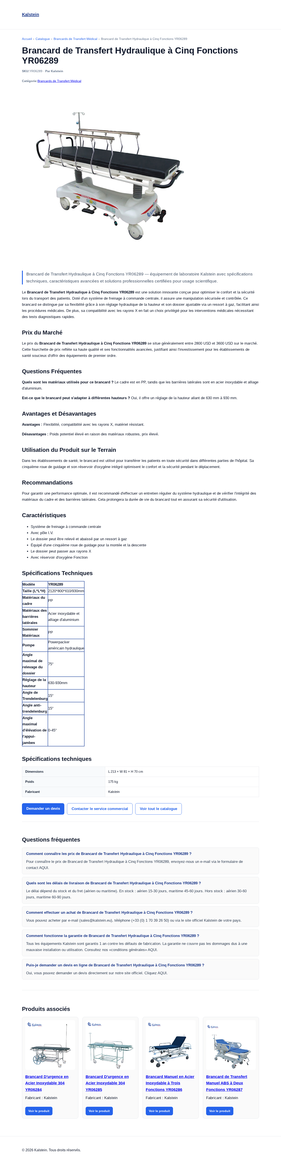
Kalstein (30, 14)
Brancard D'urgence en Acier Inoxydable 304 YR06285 (107, 1083)
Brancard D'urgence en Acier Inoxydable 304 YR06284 (46, 1083)
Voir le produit (38, 1111)
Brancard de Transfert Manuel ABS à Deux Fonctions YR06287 (226, 1083)
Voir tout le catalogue (158, 809)
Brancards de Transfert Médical (59, 81)
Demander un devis (43, 808)
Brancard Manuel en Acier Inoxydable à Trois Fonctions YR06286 (170, 1083)
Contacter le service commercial (100, 809)
